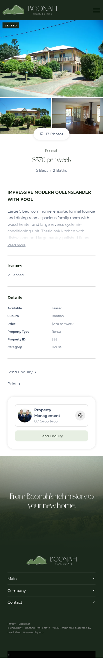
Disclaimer (24, 623)
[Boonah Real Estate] (29, 9)
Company (17, 590)
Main (12, 578)
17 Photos (54, 133)
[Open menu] (96, 10)
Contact (15, 602)
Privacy (12, 623)
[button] (15, 383)
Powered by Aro (33, 632)
